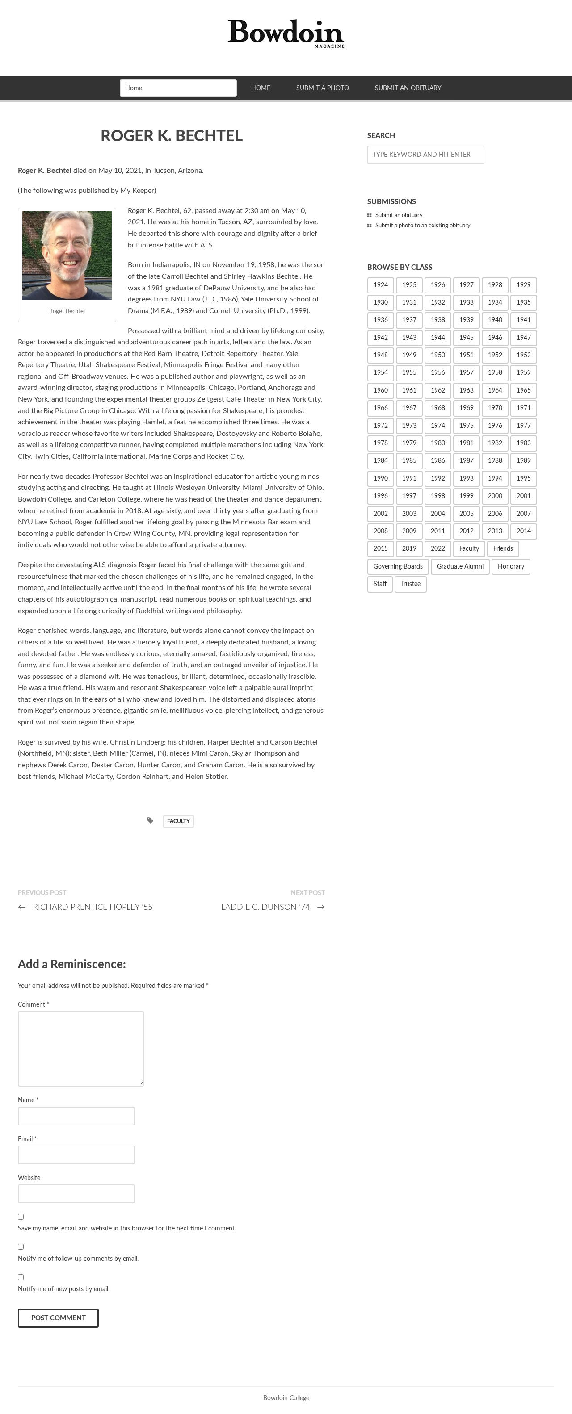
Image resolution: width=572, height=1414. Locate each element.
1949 (409, 355)
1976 (495, 426)
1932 (438, 303)
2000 (495, 496)
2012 (466, 531)
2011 (438, 531)
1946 (495, 338)
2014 (524, 531)
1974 (438, 426)
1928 (495, 285)
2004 (438, 514)
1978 (381, 443)
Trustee (411, 584)
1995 (524, 479)
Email (27, 1139)
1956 (438, 373)
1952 (495, 355)
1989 (524, 461)
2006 (495, 514)
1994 (495, 479)
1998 (438, 496)
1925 (409, 285)
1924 (381, 285)
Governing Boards (398, 567)
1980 (438, 443)
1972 (381, 426)
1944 (438, 338)
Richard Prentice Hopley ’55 (85, 907)
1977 (524, 426)
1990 (381, 479)
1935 (524, 303)
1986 (438, 461)
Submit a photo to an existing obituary (423, 226)
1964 (495, 391)
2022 (438, 549)
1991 (409, 479)
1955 (409, 373)
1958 (495, 373)
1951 (466, 355)
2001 (524, 496)
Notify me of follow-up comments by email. (78, 1258)
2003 (409, 514)
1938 (438, 320)
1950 (438, 355)
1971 (524, 408)
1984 (381, 461)
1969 (466, 408)
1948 (381, 355)
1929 (524, 285)
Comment (34, 1004)
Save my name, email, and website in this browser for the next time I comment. (127, 1228)
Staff (380, 584)
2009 (409, 531)
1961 (409, 391)
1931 (409, 303)
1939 (466, 320)
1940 (495, 320)
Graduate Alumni (460, 567)
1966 (381, 408)
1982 (495, 443)
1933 (466, 303)
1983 (524, 443)
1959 (524, 373)
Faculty (178, 821)
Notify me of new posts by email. (63, 1289)
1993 (466, 479)
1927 (466, 285)
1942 (381, 338)
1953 (524, 355)
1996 (381, 496)
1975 (466, 426)
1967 (409, 408)
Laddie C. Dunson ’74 (273, 907)
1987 (466, 461)
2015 (381, 549)
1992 (438, 479)
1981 (466, 443)
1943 (409, 338)
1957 (466, 373)
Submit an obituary (399, 215)
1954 (381, 373)
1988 (495, 461)
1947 (524, 338)
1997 (409, 496)
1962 (438, 391)
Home (260, 88)
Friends (503, 549)
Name (28, 1100)
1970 (495, 408)
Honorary (511, 567)
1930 (381, 303)
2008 (381, 531)
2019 (409, 549)
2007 (524, 514)
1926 (438, 285)
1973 (409, 426)
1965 (524, 391)
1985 (409, 461)
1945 (466, 338)
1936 (381, 320)
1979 (409, 443)
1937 (409, 320)
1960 (381, 391)
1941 (524, 320)
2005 (466, 514)
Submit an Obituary (408, 88)
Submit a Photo (322, 88)
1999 (466, 496)
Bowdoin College (286, 1398)
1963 (466, 391)
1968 (438, 408)
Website (29, 1178)
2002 (381, 514)
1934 (495, 303)
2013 (495, 531)
